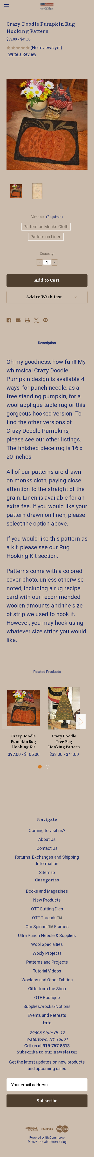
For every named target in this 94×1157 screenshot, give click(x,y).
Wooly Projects (47, 953)
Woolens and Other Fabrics (47, 979)
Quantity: (47, 254)
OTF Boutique (47, 997)
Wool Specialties (47, 944)
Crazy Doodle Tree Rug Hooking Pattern (64, 741)
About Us (47, 839)
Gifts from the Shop (47, 988)
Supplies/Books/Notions (47, 1006)
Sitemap (47, 872)
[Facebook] (9, 320)
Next (81, 721)
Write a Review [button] (22, 54)
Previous (7, 721)
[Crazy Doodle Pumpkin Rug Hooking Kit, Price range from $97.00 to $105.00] (23, 708)
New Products (47, 899)
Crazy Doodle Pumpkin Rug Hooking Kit (23, 741)
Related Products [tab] (47, 672)
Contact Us (47, 848)
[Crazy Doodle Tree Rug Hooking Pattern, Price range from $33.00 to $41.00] (64, 708)
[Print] (27, 320)
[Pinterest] (45, 320)
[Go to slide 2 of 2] (47, 767)
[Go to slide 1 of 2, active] (40, 767)
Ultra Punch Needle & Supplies (47, 935)
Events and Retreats (47, 1015)
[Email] (18, 320)
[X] (36, 320)
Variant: (47, 217)
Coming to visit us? (47, 830)
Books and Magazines (47, 891)
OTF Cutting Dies (47, 908)
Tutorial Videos (47, 970)
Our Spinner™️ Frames (47, 926)
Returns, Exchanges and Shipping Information (47, 860)
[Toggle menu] (6, 6)
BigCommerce (55, 1137)
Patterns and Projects (47, 962)
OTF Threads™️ (47, 917)
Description (47, 343)
